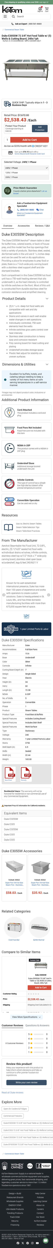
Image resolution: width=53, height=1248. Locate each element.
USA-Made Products (15, 1209)
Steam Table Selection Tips (27, 527)
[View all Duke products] (26, 616)
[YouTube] (37, 1243)
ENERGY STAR (15, 1205)
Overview (7, 225)
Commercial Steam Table (14, 30)
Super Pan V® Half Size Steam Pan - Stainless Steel (40, 885)
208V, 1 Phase (11, 177)
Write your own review (26, 1082)
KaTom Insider (40, 1221)
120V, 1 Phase (11, 172)
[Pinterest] (27, 1243)
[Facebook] (18, 1243)
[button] (40, 9)
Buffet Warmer (38, 940)
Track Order (15, 1217)
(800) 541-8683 (27, 210)
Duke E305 (9, 824)
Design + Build (15, 1193)
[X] (22, 1243)
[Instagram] (32, 1243)
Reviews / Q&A (42, 225)
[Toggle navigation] (5, 16)
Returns (14, 1221)
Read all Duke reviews (12, 1092)
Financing (15, 1225)
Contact (40, 1213)
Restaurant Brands (15, 1197)
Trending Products (15, 1213)
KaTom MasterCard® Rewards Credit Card (30, 154)
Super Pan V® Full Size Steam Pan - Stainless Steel (14, 885)
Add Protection (39, 128)
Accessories (24, 225)
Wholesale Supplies (15, 1201)
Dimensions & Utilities (18, 364)
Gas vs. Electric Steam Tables (28, 524)
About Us (40, 1205)
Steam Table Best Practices (28, 531)
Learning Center (40, 1201)
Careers (40, 1209)
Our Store (40, 1217)
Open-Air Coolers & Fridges (15, 1109)
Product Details (14, 299)
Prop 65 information (19, 806)
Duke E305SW (11, 819)
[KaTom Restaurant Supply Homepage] (12, 9)
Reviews (40, 1225)
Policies (40, 1197)
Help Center (40, 1193)
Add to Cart (29, 139)
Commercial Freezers (13, 1116)
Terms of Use (19, 1239)
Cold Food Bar (14, 940)
